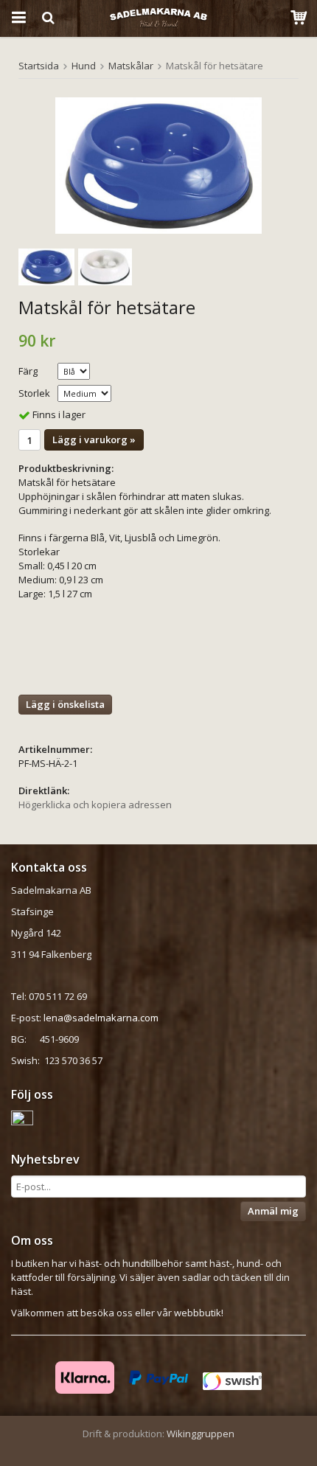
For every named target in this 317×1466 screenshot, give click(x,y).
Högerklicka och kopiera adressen (95, 804)
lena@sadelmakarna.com (100, 1017)
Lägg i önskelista (65, 704)
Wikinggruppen (200, 1433)
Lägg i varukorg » (94, 439)
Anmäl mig (273, 1210)
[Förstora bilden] (158, 165)
